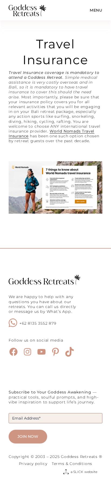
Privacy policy (33, 463)
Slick (78, 472)
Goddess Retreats (79, 456)
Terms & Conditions (72, 463)
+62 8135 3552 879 (37, 323)
